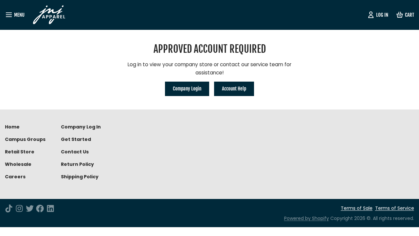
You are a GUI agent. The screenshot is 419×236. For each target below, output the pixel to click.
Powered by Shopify (306, 218)
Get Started (76, 139)
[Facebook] (40, 208)
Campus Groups (25, 139)
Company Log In (81, 127)
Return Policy (77, 164)
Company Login (187, 88)
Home (12, 127)
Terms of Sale (357, 208)
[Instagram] (19, 208)
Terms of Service (394, 208)
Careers (15, 176)
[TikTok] (9, 208)
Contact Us (75, 151)
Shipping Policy (80, 176)
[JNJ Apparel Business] (51, 15)
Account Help (234, 88)
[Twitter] (30, 208)
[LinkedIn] (50, 208)
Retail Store (19, 151)
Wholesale (18, 164)
